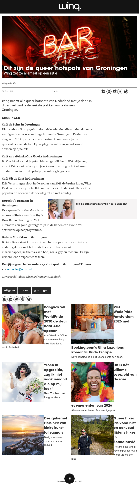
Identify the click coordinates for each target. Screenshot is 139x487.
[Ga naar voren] (69, 6)
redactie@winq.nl (19, 269)
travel (25, 291)
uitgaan (9, 291)
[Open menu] (69, 478)
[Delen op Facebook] (103, 91)
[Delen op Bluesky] (125, 91)
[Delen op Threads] (119, 91)
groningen (41, 291)
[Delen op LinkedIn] (109, 91)
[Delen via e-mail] (114, 91)
